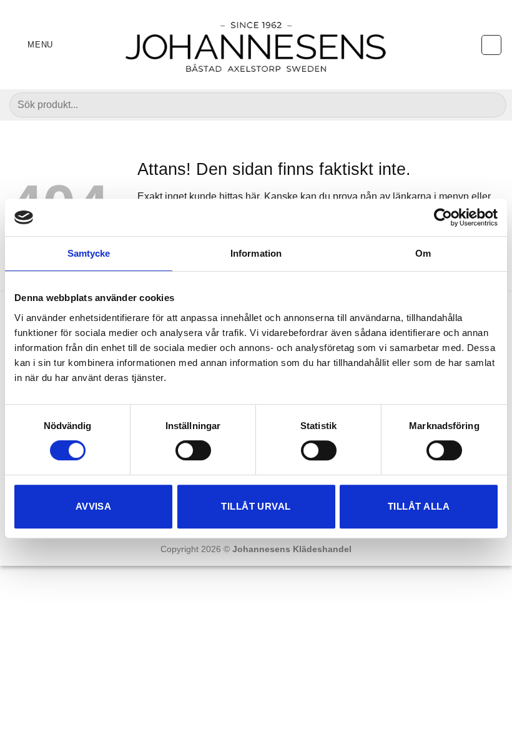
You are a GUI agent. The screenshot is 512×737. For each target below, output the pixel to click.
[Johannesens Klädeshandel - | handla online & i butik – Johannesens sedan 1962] (256, 44)
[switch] (193, 450)
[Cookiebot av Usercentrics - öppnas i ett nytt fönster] (443, 217)
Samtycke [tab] (89, 253)
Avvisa (94, 506)
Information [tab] (256, 253)
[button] (31, 44)
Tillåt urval (255, 506)
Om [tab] (423, 253)
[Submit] (490, 105)
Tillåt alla (419, 506)
